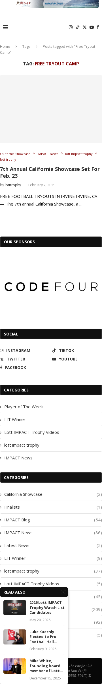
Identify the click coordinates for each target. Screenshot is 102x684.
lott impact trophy (21, 445)
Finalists (53, 507)
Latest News (53, 545)
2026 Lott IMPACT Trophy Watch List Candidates (47, 607)
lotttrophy (13, 185)
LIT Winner (15, 419)
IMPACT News (18, 458)
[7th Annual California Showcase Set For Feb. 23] (51, 109)
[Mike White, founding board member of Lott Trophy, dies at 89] (14, 665)
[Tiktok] (77, 27)
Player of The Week (23, 406)
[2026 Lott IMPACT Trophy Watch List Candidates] (14, 607)
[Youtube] (92, 27)
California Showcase (53, 494)
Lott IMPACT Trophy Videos (31, 432)
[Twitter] (84, 27)
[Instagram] (71, 27)
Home (5, 46)
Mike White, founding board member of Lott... (46, 665)
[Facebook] (98, 27)
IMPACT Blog (53, 520)
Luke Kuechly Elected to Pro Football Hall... (43, 636)
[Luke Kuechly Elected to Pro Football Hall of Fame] (14, 636)
